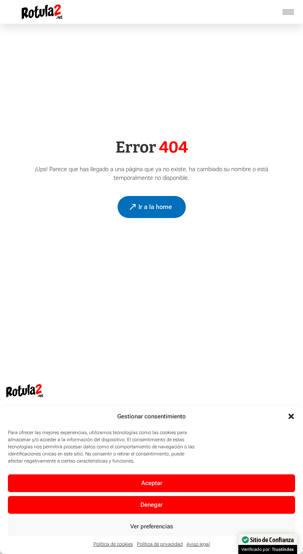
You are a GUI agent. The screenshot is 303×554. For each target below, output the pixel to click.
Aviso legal (198, 544)
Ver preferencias (151, 526)
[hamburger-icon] (288, 12)
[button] (291, 416)
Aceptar (151, 483)
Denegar (151, 504)
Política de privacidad (160, 544)
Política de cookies (113, 544)
